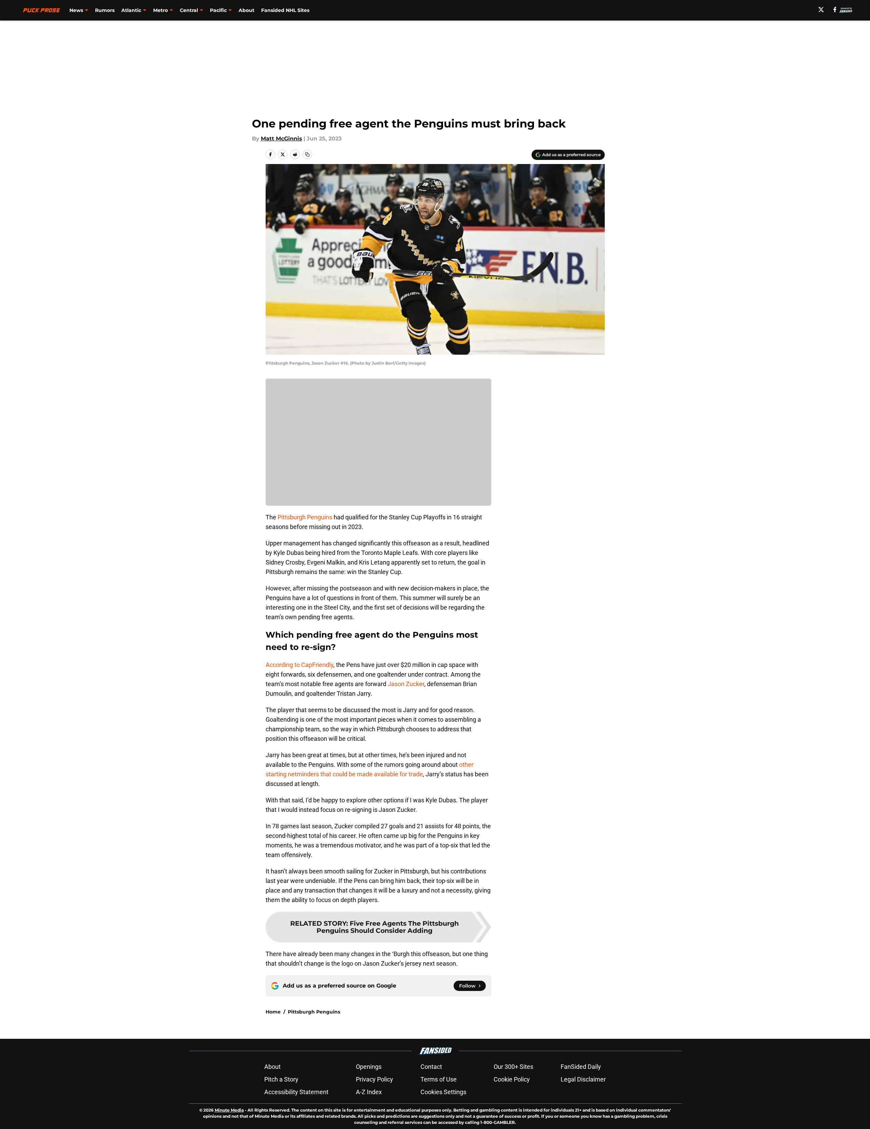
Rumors (105, 10)
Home (273, 1012)
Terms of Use (438, 1079)
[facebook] (834, 9)
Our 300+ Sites (513, 1066)
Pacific (218, 10)
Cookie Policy (512, 1079)
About (246, 10)
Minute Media (229, 1110)
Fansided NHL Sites (285, 10)
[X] (821, 9)
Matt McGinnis (281, 138)
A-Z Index (369, 1092)
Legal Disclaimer (583, 1079)
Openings (369, 1066)
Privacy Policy (374, 1079)
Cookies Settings (443, 1092)
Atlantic (131, 10)
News (76, 10)
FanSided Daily (581, 1066)
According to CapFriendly (299, 664)
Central (189, 10)
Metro (160, 10)
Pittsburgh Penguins (305, 517)
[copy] (307, 154)
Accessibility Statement (296, 1092)
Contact (431, 1066)
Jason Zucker (406, 684)
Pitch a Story (281, 1079)
